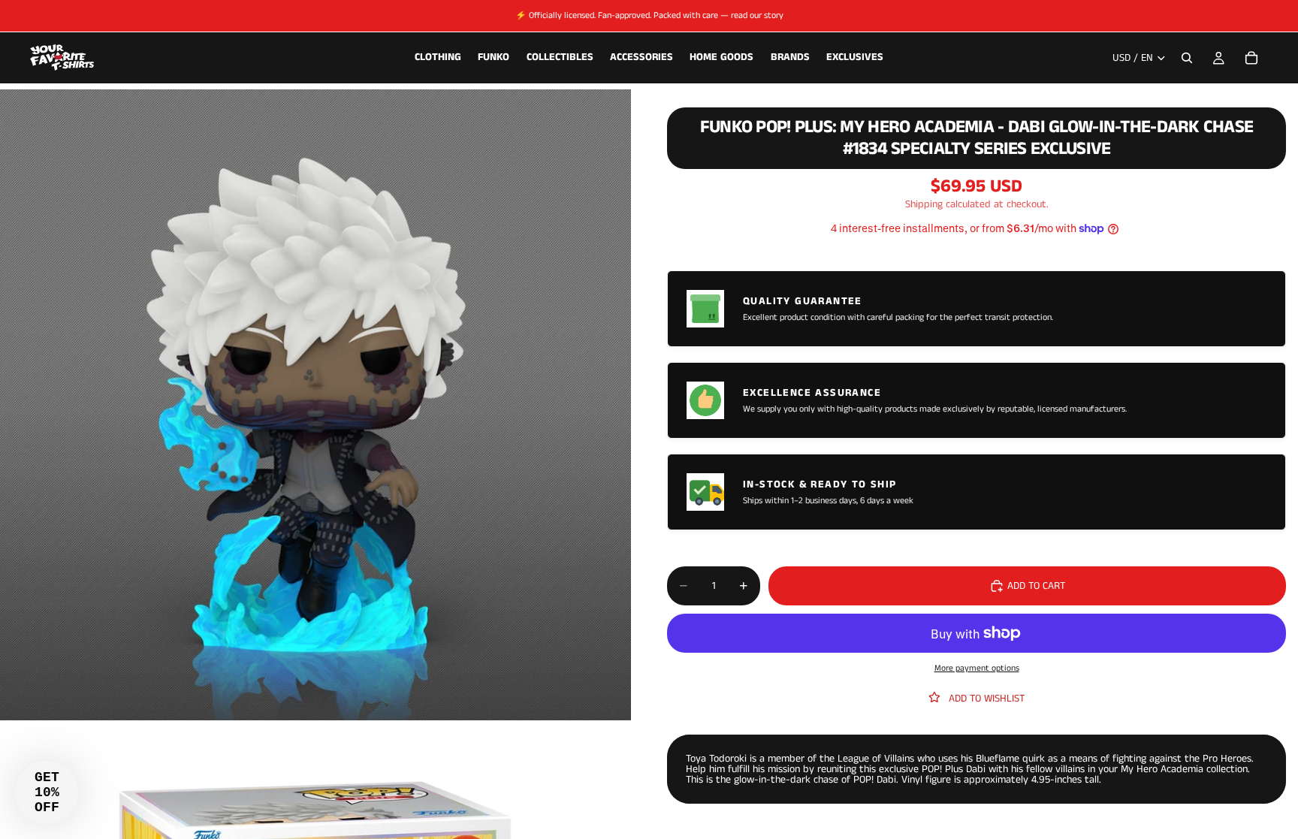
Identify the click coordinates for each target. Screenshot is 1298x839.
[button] (46, 792)
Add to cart (1036, 585)
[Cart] (1251, 57)
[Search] (1186, 57)
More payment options (976, 668)
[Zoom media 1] (315, 404)
